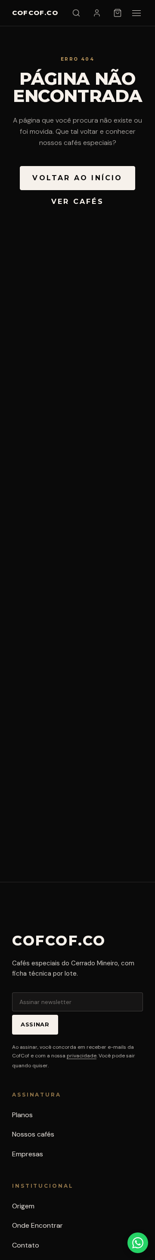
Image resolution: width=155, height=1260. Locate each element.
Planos (22, 1114)
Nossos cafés (33, 1134)
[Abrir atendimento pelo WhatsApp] (137, 1242)
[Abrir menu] (136, 13)
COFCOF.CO (35, 12)
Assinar (35, 1024)
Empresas (27, 1153)
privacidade (81, 1055)
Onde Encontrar (37, 1225)
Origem (23, 1206)
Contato (25, 1245)
